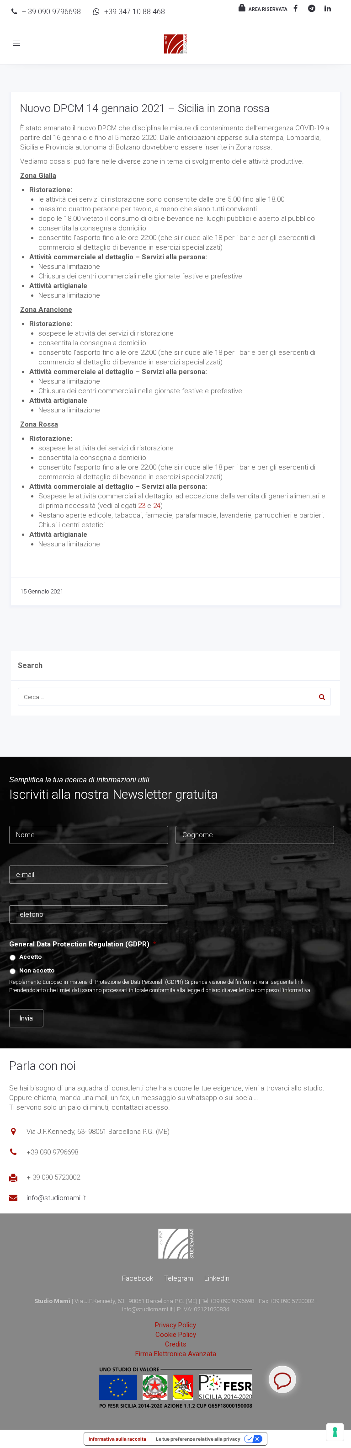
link (299, 982)
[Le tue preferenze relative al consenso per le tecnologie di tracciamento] (335, 1432)
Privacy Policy (175, 1325)
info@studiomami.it (56, 1198)
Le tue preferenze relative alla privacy (198, 1439)
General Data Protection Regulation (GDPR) (82, 944)
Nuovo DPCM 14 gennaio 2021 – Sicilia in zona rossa (145, 108)
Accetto (30, 956)
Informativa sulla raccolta (117, 1439)
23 (141, 506)
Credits (175, 1344)
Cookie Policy (175, 1334)
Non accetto (36, 970)
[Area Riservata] (241, 9)
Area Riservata (268, 9)
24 (156, 506)
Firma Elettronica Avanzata (175, 1354)
